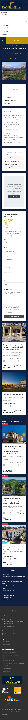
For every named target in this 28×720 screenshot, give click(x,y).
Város (5, 281)
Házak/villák (6, 574)
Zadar (22, 46)
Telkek (4, 588)
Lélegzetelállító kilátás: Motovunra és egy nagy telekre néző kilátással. (11, 501)
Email (5, 248)
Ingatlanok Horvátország (9, 660)
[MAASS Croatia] (11, 5)
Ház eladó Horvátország (9, 652)
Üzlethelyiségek (7, 597)
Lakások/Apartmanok (8, 586)
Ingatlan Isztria (7, 668)
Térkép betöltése (14, 196)
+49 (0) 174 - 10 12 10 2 (10, 630)
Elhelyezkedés (5, 25)
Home (6, 46)
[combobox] (14, 15)
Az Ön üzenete (8, 289)
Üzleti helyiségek (7, 600)
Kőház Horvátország (8, 657)
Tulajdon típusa (5, 12)
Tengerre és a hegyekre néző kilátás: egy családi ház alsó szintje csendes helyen (13, 347)
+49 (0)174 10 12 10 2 (15, 233)
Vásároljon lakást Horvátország (11, 655)
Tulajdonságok (6, 593)
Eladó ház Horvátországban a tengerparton (14, 663)
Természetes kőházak (8, 590)
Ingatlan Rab (6, 666)
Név (5, 239)
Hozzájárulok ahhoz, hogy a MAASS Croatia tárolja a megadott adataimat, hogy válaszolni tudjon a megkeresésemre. (13, 309)
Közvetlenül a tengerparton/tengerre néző (14, 576)
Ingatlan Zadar (6, 671)
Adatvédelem (6, 644)
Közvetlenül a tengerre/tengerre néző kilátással (12, 582)
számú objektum (5, 32)
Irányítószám (7, 272)
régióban (3, 19)
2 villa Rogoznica (9, 547)
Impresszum (6, 641)
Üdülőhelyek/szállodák (8, 595)
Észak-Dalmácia (14, 46)
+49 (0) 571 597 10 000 (15, 231)
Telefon (6, 256)
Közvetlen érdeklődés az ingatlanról (12, 215)
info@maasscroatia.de (15, 236)
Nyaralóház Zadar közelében (13, 394)
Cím (5, 264)
